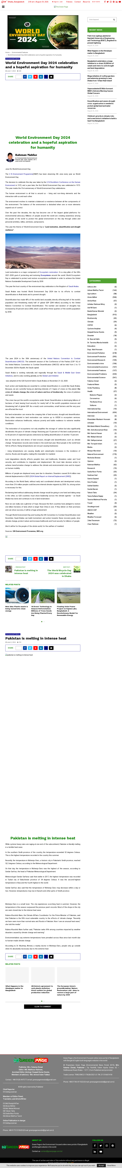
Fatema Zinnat (93, 381)
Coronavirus (95, 398)
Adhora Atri (91, 287)
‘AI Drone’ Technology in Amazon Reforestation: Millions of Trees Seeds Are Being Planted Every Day (41, 611)
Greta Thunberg (93, 388)
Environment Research (96, 360)
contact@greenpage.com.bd (51, 1151)
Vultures (93, 405)
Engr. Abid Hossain (94, 349)
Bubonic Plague (96, 395)
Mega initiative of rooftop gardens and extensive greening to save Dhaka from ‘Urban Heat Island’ (101, 78)
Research (91, 468)
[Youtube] (100, 1151)
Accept (101, 1165)
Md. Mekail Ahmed (94, 437)
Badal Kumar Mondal (95, 311)
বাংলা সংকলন (96, 2)
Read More (111, 1165)
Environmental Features (13, 58)
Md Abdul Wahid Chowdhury (98, 426)
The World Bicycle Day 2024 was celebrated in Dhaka (59, 573)
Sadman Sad (92, 475)
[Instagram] (106, 1145)
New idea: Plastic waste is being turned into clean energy (16, 609)
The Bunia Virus (96, 402)
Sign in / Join (58, 2)
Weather (90, 513)
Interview (90, 416)
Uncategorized (93, 507)
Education (91, 346)
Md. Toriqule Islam (94, 444)
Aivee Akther (92, 297)
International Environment (97, 412)
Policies (69, 2)
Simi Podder (92, 482)
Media (89, 447)
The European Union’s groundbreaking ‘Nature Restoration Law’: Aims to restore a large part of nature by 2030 (68, 990)
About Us (86, 2)
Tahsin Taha (92, 493)
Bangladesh (92, 315)
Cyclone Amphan (94, 329)
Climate (90, 322)
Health (89, 391)
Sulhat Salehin (93, 486)
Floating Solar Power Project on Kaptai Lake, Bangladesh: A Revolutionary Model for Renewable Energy (67, 611)
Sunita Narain (92, 489)
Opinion (90, 461)
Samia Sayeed (93, 479)
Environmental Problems (13, 634)
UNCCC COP (92, 510)
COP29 (90, 325)
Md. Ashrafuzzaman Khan (97, 430)
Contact (77, 2)
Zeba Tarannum (93, 520)
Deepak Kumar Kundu (95, 332)
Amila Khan (91, 301)
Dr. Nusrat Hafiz (93, 339)
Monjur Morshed (94, 451)
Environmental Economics (97, 367)
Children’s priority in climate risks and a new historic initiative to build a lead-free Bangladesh (102, 118)
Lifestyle (90, 423)
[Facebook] (94, 1145)
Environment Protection (96, 357)
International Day (94, 409)
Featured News (93, 384)
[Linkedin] (94, 1151)
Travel (89, 503)
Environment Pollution (96, 353)
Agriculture (91, 294)
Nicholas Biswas (93, 458)
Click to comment (42, 1007)
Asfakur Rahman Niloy (96, 304)
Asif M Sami (92, 308)
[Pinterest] (112, 1145)
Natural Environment (95, 454)
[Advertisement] (42, 109)
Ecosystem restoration (49, 272)
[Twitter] (100, 1145)
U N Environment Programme (21, 174)
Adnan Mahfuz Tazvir (95, 290)
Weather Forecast (94, 517)
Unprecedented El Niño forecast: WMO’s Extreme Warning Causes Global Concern (100, 91)
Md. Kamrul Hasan (94, 433)
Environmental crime (95, 363)
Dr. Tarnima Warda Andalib (97, 343)
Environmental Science (96, 377)
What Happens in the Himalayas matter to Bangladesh (14, 988)
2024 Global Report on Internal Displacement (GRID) (50, 476)
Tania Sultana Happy (95, 496)
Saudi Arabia (74, 286)
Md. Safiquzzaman (94, 440)
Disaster (90, 335)
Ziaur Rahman (92, 524)
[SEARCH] (114, 19)
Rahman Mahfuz (93, 465)
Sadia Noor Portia (94, 472)
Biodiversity (92, 318)
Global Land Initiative (50, 376)
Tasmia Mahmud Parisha (97, 500)
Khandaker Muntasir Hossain (98, 419)
